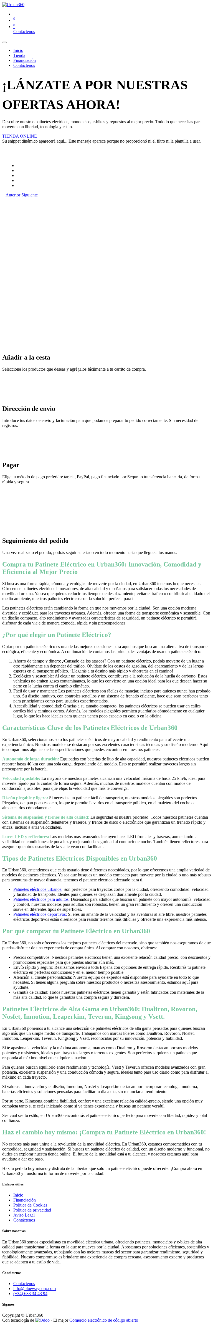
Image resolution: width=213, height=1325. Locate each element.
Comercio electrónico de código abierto (103, 1320)
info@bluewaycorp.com (34, 1288)
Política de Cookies (30, 1205)
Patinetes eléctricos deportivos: (40, 914)
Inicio (18, 1195)
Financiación (24, 1200)
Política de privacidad (32, 1210)
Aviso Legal (24, 1215)
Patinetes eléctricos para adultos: (41, 899)
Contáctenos (24, 31)
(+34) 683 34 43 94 (30, 1293)
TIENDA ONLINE (19, 136)
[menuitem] (18, 50)
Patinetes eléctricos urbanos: (37, 889)
